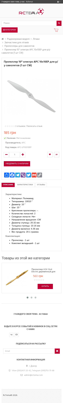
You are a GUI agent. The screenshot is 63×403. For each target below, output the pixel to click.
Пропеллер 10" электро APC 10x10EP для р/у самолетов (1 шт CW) (26, 51)
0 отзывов (20, 126)
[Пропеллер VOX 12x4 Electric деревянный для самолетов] (17, 278)
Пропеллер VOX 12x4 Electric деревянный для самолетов (43, 272)
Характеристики (25, 184)
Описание (8, 184)
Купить (45, 286)
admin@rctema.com (33, 375)
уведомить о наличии (17, 163)
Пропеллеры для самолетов (19, 46)
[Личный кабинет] (58, 2)
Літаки (36, 39)
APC (24, 143)
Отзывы (41, 184)
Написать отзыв (34, 126)
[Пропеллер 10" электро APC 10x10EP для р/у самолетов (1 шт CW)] (31, 96)
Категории (10, 30)
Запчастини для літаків (16, 42)
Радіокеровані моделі (18, 39)
